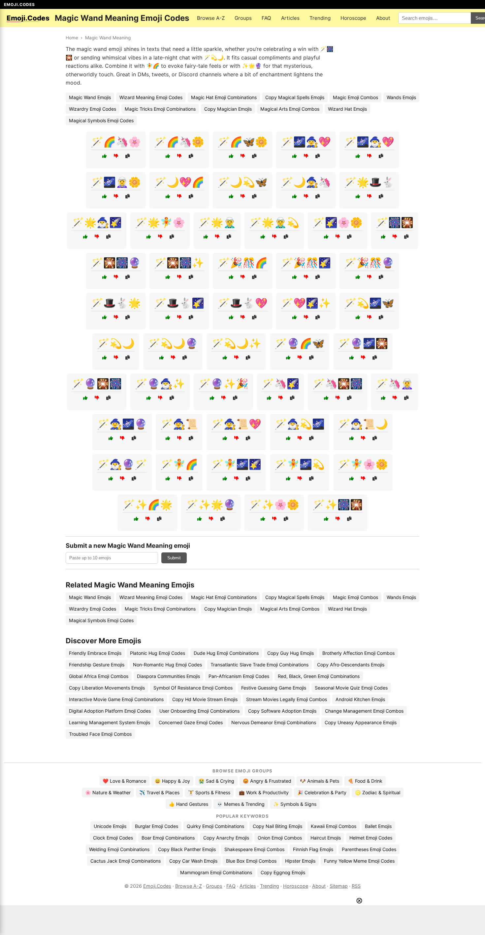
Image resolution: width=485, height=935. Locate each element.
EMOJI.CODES (19, 4)
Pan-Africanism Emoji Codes (239, 676)
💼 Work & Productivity (264, 792)
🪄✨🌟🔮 (211, 504)
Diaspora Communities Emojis (168, 676)
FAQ (266, 18)
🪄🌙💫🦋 (242, 182)
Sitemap (339, 886)
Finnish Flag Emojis (313, 849)
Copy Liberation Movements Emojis (107, 688)
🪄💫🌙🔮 (173, 343)
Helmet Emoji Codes (370, 838)
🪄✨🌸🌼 (274, 504)
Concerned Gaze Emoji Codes (191, 722)
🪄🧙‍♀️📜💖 (236, 424)
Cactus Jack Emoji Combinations (125, 861)
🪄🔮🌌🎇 (363, 343)
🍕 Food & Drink (365, 781)
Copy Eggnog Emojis (283, 872)
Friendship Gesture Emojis (96, 664)
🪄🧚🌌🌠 (236, 464)
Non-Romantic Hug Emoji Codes (167, 664)
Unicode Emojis (110, 826)
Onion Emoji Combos (280, 838)
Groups (243, 18)
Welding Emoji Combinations (119, 849)
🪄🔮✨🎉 (223, 384)
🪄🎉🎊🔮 (369, 263)
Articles (290, 18)
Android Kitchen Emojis (360, 699)
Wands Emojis (401, 97)
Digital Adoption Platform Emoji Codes (110, 711)
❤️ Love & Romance (124, 781)
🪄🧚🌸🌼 (363, 464)
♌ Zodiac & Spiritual (377, 792)
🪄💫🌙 (116, 343)
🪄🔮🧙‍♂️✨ (160, 384)
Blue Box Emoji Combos (251, 861)
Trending (320, 18)
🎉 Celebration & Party (321, 792)
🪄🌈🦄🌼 (179, 142)
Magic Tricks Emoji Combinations (160, 109)
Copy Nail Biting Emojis (277, 826)
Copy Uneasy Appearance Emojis (361, 722)
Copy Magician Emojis (228, 109)
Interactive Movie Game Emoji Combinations (116, 699)
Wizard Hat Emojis (347, 109)
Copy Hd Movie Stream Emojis (205, 699)
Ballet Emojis (378, 826)
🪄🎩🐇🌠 (179, 303)
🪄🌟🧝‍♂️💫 (274, 222)
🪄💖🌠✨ (306, 303)
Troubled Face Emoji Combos (100, 734)
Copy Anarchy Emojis (226, 838)
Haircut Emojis (325, 838)
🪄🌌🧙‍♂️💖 (369, 142)
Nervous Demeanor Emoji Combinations (273, 722)
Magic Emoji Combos (355, 97)
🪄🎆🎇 (394, 222)
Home (72, 37)
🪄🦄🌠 (280, 384)
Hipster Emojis (300, 861)
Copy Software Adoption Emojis (282, 711)
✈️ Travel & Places (159, 792)
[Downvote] (116, 156)
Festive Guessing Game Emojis (273, 688)
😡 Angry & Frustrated (267, 781)
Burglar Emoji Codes (156, 826)
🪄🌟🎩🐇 (369, 182)
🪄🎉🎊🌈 (242, 263)
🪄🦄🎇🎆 (337, 384)
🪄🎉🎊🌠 (306, 263)
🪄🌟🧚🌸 (160, 222)
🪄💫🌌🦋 (369, 303)
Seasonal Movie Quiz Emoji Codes (351, 688)
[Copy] (127, 156)
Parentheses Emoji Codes (369, 849)
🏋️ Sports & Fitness (209, 792)
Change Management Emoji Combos (364, 711)
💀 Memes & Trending (241, 804)
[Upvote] (104, 156)
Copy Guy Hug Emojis (290, 653)
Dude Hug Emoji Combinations (226, 653)
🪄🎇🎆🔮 (116, 263)
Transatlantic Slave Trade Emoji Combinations (259, 664)
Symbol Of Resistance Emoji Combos (193, 688)
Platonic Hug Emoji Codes (157, 653)
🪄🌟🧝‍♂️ (217, 222)
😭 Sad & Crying (216, 781)
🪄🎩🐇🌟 (116, 303)
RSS (356, 886)
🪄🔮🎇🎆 (97, 384)
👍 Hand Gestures (188, 804)
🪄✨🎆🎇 (337, 504)
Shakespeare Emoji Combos (254, 849)
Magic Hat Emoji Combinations (224, 97)
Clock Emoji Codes (113, 838)
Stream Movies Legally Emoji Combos (286, 699)
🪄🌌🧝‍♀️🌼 (116, 182)
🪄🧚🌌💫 (300, 464)
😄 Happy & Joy (172, 781)
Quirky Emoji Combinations (215, 826)
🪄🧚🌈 (179, 464)
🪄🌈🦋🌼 (242, 142)
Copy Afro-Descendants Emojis (350, 664)
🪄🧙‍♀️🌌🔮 (122, 424)
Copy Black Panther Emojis (187, 849)
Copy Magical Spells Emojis (294, 97)
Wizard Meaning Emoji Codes (150, 97)
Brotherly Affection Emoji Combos (358, 653)
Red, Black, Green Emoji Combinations (319, 676)
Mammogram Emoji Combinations (216, 872)
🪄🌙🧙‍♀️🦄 (306, 182)
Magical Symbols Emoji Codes (101, 120)
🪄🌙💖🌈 (179, 182)
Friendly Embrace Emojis (95, 653)
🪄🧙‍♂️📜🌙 (363, 424)
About (383, 18)
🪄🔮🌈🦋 (300, 343)
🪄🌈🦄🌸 (116, 142)
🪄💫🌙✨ (236, 343)
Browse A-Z (211, 18)
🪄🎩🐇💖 (242, 303)
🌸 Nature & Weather (108, 792)
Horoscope (353, 18)
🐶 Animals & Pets (319, 781)
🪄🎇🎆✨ (179, 263)
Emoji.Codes (157, 886)
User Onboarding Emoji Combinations (199, 711)
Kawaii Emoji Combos (333, 826)
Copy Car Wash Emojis (193, 861)
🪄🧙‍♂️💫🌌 (300, 424)
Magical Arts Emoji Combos (289, 109)
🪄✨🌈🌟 (147, 504)
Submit (174, 557)
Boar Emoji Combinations (168, 838)
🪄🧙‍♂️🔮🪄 (122, 464)
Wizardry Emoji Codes (92, 109)
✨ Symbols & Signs (294, 804)
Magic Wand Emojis (90, 97)
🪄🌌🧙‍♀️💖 (306, 142)
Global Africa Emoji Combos (98, 676)
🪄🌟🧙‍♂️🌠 (97, 222)
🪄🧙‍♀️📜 (179, 424)
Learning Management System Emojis (109, 722)
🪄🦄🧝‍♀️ (394, 384)
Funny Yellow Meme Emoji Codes (359, 861)
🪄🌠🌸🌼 (337, 222)
